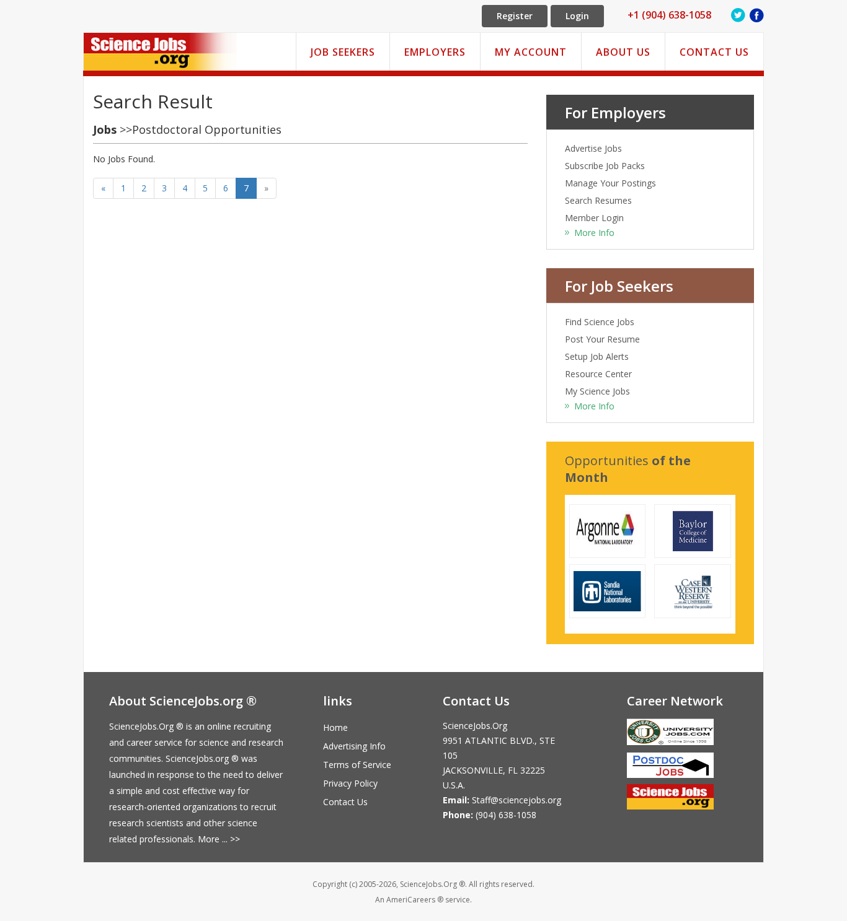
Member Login (594, 218)
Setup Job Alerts (597, 356)
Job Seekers (343, 52)
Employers (435, 52)
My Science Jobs (597, 391)
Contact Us (714, 52)
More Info (594, 232)
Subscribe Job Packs (605, 166)
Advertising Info (354, 746)
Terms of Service (357, 764)
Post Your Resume (602, 339)
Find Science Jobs (599, 322)
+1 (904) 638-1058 (669, 15)
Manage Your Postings (610, 183)
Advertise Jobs (593, 148)
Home (335, 727)
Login (577, 16)
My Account (531, 52)
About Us (623, 52)
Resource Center (598, 374)
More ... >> (219, 839)
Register (515, 16)
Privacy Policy (350, 783)
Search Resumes (598, 200)
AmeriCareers (410, 899)
